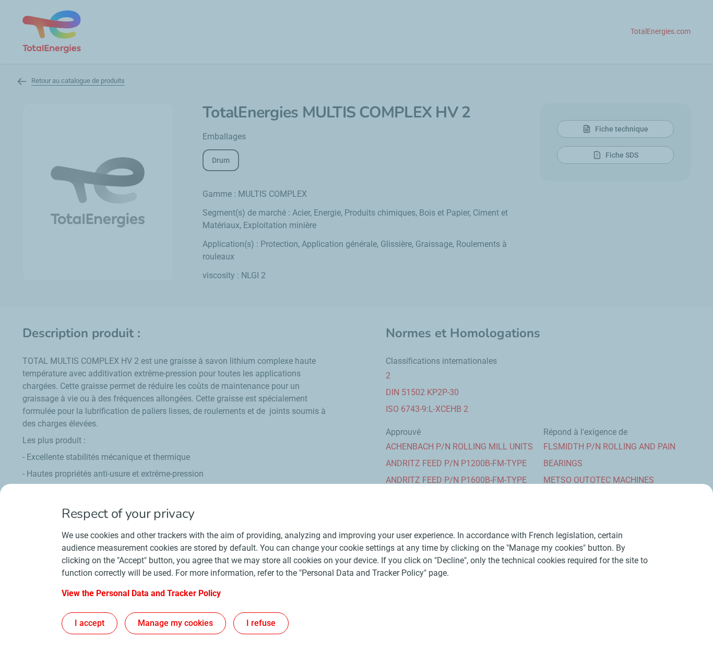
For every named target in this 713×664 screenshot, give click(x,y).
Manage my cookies (175, 623)
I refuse (261, 623)
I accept (89, 623)
